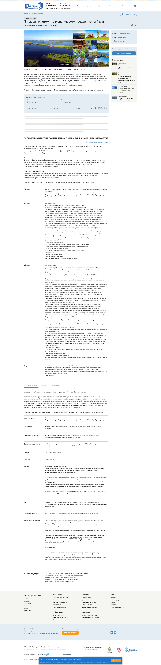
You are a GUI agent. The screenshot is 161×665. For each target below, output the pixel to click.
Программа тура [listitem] (119, 37)
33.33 (41, 633)
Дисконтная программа (89, 600)
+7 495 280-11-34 (65, 5)
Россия (26, 13)
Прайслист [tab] (44, 385)
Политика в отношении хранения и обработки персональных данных (45, 649)
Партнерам (86, 612)
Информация (58, 612)
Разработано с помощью (31, 654)
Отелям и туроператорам (89, 615)
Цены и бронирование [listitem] (121, 33)
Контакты (113, 597)
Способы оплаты (87, 597)
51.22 (55, 633)
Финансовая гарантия (117, 607)
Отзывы (113, 602)
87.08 (25, 633)
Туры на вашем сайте (59, 607)
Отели (26, 599)
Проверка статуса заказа (60, 620)
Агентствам (57, 594)
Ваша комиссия (57, 605)
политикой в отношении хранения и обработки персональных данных (86, 662)
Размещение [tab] (55, 385)
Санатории (27, 603)
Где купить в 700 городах (89, 607)
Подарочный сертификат (89, 602)
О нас (113, 594)
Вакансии (113, 605)
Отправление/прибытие (60, 617)
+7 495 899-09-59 (51, 5)
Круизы (26, 608)
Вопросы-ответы (87, 605)
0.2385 (48, 633)
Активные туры (28, 606)
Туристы (63, 100)
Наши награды (115, 600)
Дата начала (30, 100)
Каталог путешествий (32, 595)
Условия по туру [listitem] (118, 41)
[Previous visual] (27, 48)
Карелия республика (37, 13)
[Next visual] (69, 48)
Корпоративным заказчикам (90, 617)
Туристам (85, 594)
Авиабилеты (27, 610)
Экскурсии (27, 601)
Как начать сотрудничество (61, 597)
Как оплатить (57, 600)
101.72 (33, 633)
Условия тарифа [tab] (31, 385)
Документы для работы (60, 602)
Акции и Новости (58, 615)
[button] (39, 108)
